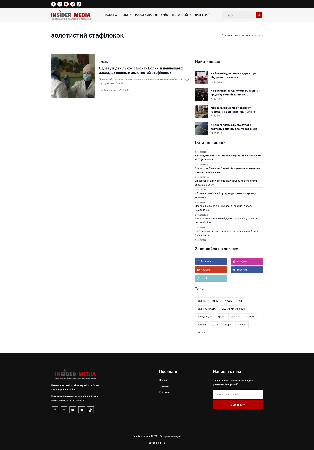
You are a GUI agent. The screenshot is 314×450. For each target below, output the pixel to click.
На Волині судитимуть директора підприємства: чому (233, 75)
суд (240, 300)
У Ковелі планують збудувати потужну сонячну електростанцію (233, 126)
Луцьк (228, 300)
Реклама (164, 386)
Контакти (164, 392)
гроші (221, 316)
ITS (163, 443)
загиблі (202, 324)
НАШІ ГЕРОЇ (202, 15)
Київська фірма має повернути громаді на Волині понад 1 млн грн (233, 109)
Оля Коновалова (108, 90)
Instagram (241, 261)
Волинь (202, 300)
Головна (111, 15)
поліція (242, 324)
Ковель (250, 316)
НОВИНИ (126, 15)
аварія (227, 324)
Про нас (163, 380)
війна (215, 300)
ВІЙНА (187, 15)
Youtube (205, 269)
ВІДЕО (176, 15)
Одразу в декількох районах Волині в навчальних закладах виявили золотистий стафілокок (141, 70)
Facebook (206, 261)
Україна (235, 316)
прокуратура (205, 316)
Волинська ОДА (207, 308)
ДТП (215, 324)
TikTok (203, 278)
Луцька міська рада (233, 308)
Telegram (241, 269)
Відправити (238, 404)
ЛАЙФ (164, 15)
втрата (201, 332)
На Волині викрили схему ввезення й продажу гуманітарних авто (235, 92)
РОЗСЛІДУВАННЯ (146, 15)
